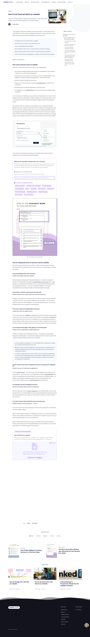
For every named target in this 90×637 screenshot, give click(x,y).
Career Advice (34, 523)
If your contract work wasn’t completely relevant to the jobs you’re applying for (70, 56)
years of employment (32, 391)
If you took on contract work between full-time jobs (70, 45)
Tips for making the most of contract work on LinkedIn (69, 38)
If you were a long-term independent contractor (69, 48)
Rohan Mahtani (16, 24)
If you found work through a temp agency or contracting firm (70, 52)
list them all (53, 317)
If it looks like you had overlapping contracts (69, 60)
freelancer (27, 315)
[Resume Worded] (8, 2)
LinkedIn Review (29, 90)
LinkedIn (9, 11)
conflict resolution (34, 380)
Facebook (79, 609)
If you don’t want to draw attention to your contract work (69, 64)
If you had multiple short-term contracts (70, 42)
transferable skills (49, 374)
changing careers (21, 372)
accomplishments (41, 83)
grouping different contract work (40, 282)
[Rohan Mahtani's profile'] (9, 24)
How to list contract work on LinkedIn (69, 35)
